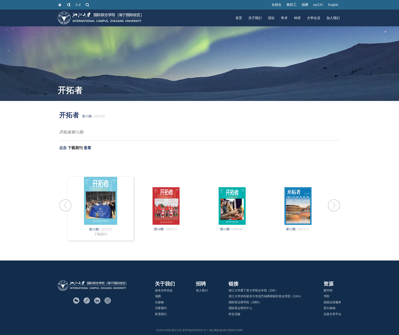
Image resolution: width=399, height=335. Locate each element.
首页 (238, 18)
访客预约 (161, 308)
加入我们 (333, 18)
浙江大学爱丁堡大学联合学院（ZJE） (253, 290)
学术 (284, 18)
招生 (271, 18)
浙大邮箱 (329, 308)
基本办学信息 (164, 290)
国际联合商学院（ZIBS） (245, 302)
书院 (326, 296)
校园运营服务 (332, 302)
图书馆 (328, 290)
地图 (158, 296)
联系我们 (161, 314)
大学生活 (313, 18)
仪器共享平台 (332, 314)
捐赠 (305, 4)
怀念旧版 (234, 314)
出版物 (159, 302)
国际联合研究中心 (240, 308)
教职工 (292, 4)
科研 (297, 18)
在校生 (277, 4)
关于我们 (255, 18)
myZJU (318, 4)
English (333, 4)
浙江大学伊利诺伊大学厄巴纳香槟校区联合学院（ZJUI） (266, 296)
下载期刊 (75, 148)
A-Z (78, 4)
